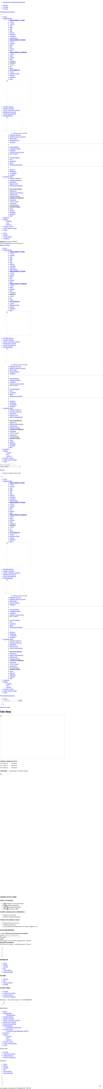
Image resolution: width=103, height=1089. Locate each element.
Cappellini (13, 61)
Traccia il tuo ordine (9, 993)
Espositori (6, 218)
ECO (7, 223)
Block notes (13, 138)
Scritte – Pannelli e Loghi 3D (11, 110)
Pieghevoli (13, 171)
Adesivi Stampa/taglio (16, 186)
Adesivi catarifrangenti (16, 193)
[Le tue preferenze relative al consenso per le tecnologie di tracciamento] (100, 1086)
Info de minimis (7, 983)
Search (5, 699)
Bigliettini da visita (15, 135)
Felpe (11, 27)
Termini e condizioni (9, 997)
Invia (2, 939)
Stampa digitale (8, 115)
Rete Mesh (13, 182)
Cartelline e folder (15, 149)
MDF (11, 216)
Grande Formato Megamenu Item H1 (17, 1031)
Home (5, 17)
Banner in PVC (14, 184)
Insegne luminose (8, 108)
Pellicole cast (13, 194)
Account (5, 9)
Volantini (12, 175)
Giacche (12, 33)
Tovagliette (13, 173)
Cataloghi (12, 150)
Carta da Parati (14, 205)
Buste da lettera (14, 140)
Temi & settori (7, 237)
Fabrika (5, 5)
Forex (11, 209)
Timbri (5, 230)
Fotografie (13, 200)
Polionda (12, 214)
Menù (11, 163)
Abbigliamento (7, 18)
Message (2, 937)
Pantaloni (12, 36)
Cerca (20, 700)
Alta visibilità (13, 38)
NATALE (8, 225)
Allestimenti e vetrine (9, 112)
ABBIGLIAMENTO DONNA (17, 40)
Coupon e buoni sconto (17, 152)
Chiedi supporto (8, 995)
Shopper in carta (8, 226)
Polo (11, 26)
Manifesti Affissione (16, 180)
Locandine (13, 161)
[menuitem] (18, 137)
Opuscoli (12, 170)
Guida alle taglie (8, 972)
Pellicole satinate (15, 196)
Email (2, 935)
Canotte (12, 24)
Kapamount (13, 203)
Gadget (5, 219)
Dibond (12, 210)
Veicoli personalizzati (9, 114)
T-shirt (12, 22)
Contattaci (6, 238)
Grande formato (8, 177)
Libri (11, 159)
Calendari (12, 142)
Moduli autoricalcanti (16, 165)
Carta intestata (14, 147)
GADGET (9, 221)
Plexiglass (13, 212)
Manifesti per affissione (13, 1027)
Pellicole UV (13, 191)
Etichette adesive (8, 107)
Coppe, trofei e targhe (10, 228)
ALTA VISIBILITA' (15, 70)
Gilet (11, 31)
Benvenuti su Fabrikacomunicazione (14, 2)
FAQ (4, 968)
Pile (11, 29)
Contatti (5, 7)
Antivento (13, 34)
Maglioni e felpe (14, 74)
